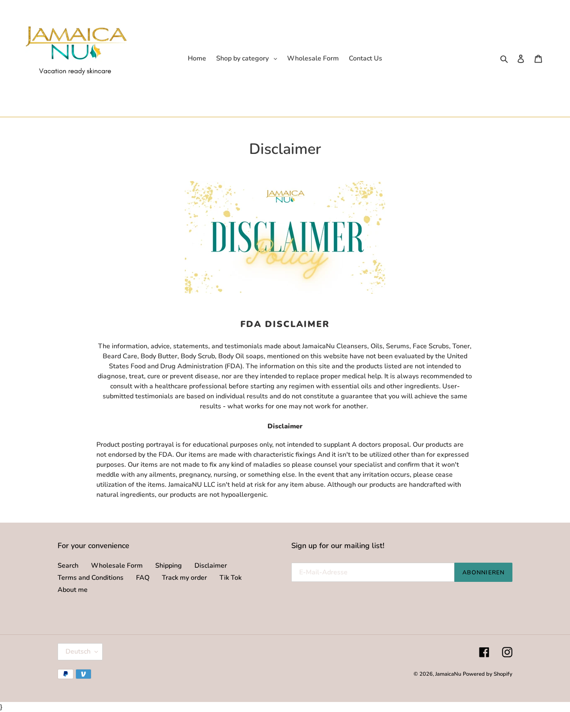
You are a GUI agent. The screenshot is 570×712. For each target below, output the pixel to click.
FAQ (142, 577)
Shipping (168, 565)
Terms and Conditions (91, 577)
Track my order (184, 577)
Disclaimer (210, 565)
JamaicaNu (448, 674)
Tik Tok (230, 577)
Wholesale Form (117, 565)
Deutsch (78, 651)
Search (68, 565)
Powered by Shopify (487, 674)
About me (73, 589)
